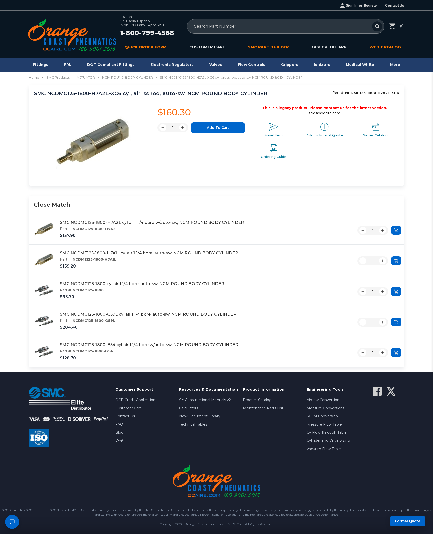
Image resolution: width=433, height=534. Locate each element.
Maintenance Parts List (263, 408)
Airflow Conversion (323, 400)
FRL (67, 64)
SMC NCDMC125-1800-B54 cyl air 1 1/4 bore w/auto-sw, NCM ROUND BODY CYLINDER (149, 344)
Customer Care (128, 408)
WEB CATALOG (385, 47)
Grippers (289, 64)
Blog (119, 432)
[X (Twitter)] (391, 391)
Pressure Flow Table (324, 424)
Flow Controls (251, 64)
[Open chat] (12, 522)
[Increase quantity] (382, 230)
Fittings (40, 64)
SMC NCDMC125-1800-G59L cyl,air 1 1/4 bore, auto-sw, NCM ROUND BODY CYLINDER (148, 314)
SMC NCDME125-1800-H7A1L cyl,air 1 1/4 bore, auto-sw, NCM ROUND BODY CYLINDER (149, 253)
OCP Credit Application (135, 400)
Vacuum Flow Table (324, 449)
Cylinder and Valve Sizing (328, 440)
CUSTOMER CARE (207, 47)
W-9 (119, 440)
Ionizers (322, 64)
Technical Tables (193, 424)
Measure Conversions (325, 408)
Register (371, 5)
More (395, 64)
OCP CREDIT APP (329, 47)
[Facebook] (377, 391)
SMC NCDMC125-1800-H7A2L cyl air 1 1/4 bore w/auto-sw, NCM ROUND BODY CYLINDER (152, 222)
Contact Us (394, 5)
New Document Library (199, 416)
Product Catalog (257, 400)
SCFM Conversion (322, 416)
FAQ (119, 424)
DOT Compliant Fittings (111, 64)
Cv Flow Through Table (327, 432)
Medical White (360, 64)
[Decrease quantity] (362, 230)
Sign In (352, 5)
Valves (215, 64)
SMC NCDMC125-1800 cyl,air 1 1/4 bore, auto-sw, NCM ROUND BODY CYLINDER (142, 283)
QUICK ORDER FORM (145, 47)
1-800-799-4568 (147, 33)
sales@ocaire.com (324, 113)
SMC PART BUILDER (268, 47)
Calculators (188, 408)
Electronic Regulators (171, 64)
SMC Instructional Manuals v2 (205, 400)
